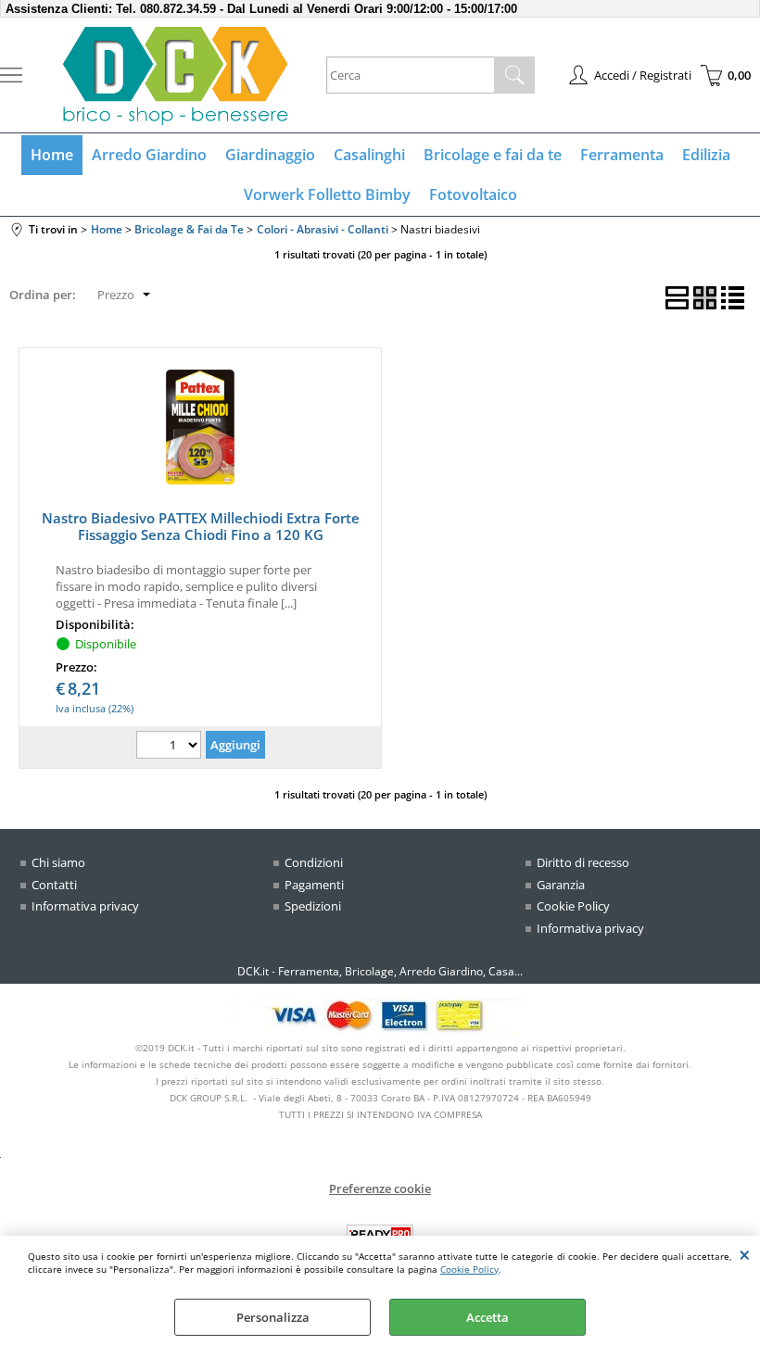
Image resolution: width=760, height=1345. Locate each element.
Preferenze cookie (380, 1188)
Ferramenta (622, 155)
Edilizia (706, 155)
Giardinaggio (270, 155)
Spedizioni (313, 906)
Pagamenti (314, 884)
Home (52, 155)
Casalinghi (369, 155)
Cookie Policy (469, 1269)
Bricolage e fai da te (493, 155)
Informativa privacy (85, 906)
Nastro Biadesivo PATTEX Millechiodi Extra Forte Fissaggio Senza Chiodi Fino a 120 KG (201, 526)
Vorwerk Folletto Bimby (327, 194)
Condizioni (314, 862)
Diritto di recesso (583, 862)
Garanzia (561, 884)
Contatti (54, 884)
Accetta (487, 1317)
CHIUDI (745, 1254)
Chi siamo (58, 862)
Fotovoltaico (473, 194)
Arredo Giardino (149, 155)
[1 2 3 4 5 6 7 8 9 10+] (171, 747)
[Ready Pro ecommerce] (380, 1234)
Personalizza (273, 1317)
